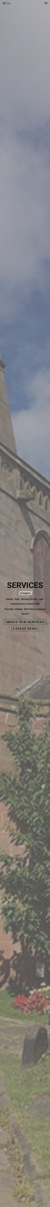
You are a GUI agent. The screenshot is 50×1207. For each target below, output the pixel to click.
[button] (46, 3)
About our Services (25, 622)
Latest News (25, 628)
